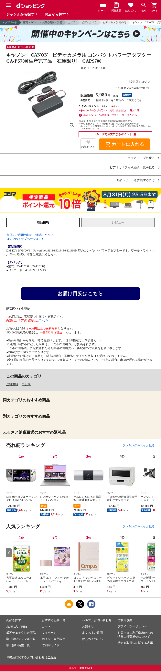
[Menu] (8, 5)
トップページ (9, 22)
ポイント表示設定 (53, 638)
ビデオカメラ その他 (114, 22)
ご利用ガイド (50, 645)
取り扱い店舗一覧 (18, 645)
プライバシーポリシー (132, 626)
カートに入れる (124, 144)
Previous (9, 473)
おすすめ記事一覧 (53, 620)
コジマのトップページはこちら (27, 238)
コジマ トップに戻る (141, 158)
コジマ (26, 384)
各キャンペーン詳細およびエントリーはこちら (110, 115)
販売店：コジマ (139, 81)
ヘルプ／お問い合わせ (97, 620)
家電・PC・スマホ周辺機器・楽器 (42, 22)
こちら (43, 320)
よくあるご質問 (92, 632)
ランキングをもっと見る (138, 445)
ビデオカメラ (89, 22)
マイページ (49, 632)
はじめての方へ (92, 638)
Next (152, 473)
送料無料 (12, 384)
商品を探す (13, 620)
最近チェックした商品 (21, 632)
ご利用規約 (125, 620)
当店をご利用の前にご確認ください (29, 234)
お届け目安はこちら (80, 293)
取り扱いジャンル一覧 (21, 638)
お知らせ (88, 626)
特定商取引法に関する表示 (135, 642)
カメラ (72, 22)
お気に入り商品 (16, 626)
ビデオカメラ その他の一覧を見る (132, 167)
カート (46, 626)
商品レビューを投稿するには (135, 180)
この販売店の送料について (132, 88)
